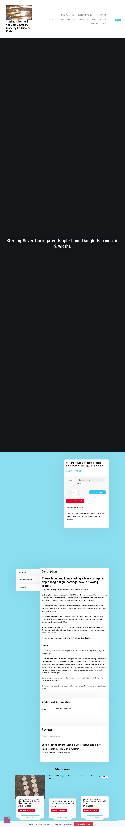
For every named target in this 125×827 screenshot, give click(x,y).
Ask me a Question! (75, 501)
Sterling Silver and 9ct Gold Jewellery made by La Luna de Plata (18, 26)
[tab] (28, 572)
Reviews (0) (22, 587)
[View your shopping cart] (114, 24)
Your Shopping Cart (81, 19)
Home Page (65, 15)
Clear (79, 483)
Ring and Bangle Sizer (96, 24)
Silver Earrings (79, 508)
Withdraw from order (83, 824)
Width (70, 481)
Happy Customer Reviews (82, 15)
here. (66, 627)
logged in (54, 752)
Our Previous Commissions (58, 19)
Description (22, 572)
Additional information (25, 580)
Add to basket (97, 492)
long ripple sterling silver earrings (83, 513)
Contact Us (101, 15)
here (90, 638)
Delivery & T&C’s (99, 19)
